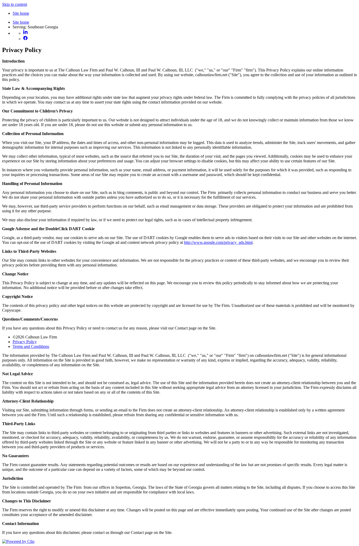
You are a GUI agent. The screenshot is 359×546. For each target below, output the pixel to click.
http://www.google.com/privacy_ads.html (218, 242)
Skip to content (14, 4)
